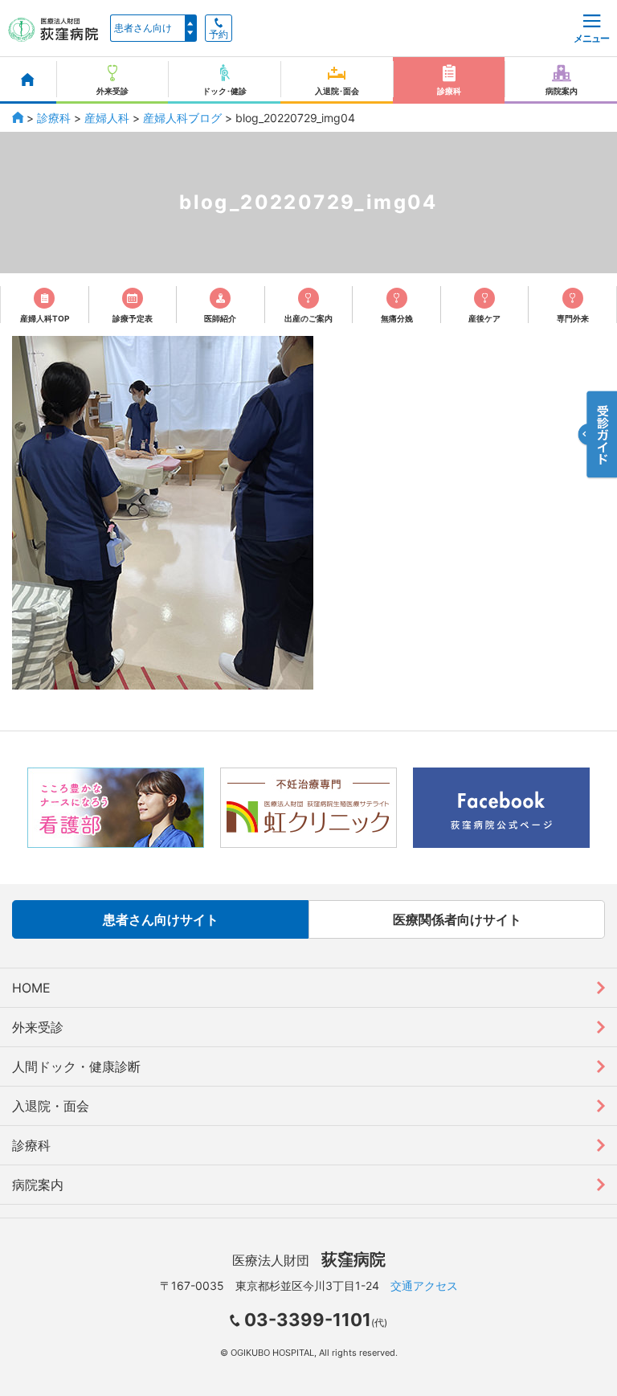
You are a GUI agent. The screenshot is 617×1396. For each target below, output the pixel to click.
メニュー (591, 38)
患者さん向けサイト (161, 919)
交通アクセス (424, 1285)
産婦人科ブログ (182, 118)
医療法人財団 (309, 1260)
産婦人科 (106, 118)
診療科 (54, 118)
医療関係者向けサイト (457, 919)
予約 (218, 34)
